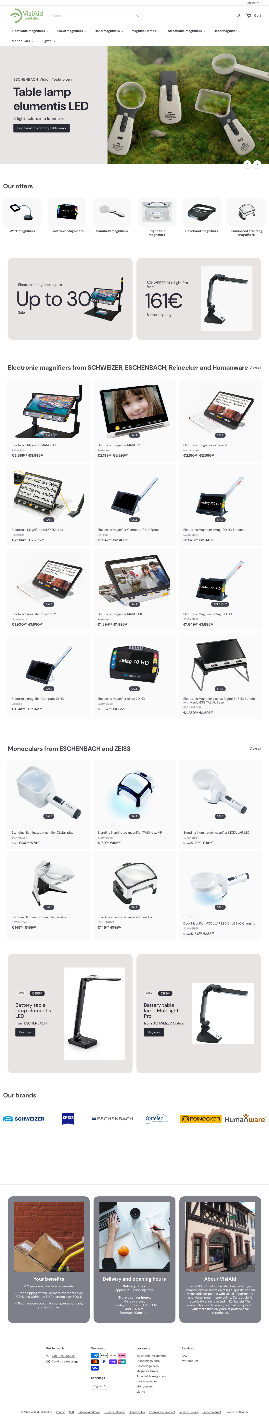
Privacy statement (114, 1412)
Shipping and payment (162, 1412)
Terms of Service (189, 1412)
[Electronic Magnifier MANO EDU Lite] (49, 505)
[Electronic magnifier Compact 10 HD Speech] (134, 505)
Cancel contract (211, 1412)
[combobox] (96, 15)
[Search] (138, 15)
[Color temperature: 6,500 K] (31, 826)
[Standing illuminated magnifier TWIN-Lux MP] (134, 804)
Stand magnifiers (70, 31)
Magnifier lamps (144, 31)
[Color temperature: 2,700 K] (15, 826)
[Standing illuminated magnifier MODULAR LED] (220, 804)
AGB (71, 1412)
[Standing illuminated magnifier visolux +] (134, 892)
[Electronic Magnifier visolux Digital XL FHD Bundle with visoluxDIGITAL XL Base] (220, 676)
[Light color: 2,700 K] (186, 917)
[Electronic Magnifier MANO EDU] (49, 420)
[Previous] (247, 164)
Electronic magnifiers (29, 31)
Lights (47, 41)
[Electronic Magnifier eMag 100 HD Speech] (220, 505)
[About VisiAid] (220, 1237)
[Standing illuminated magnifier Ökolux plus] (49, 804)
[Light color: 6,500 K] (202, 917)
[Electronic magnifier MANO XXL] (134, 589)
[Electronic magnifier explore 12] (220, 420)
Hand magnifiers (108, 31)
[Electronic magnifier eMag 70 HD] (134, 674)
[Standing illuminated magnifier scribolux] (49, 892)
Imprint (60, 1412)
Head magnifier (226, 31)
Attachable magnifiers (185, 31)
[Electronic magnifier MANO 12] (134, 420)
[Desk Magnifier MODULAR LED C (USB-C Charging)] (220, 895)
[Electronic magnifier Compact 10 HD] (49, 674)
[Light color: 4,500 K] (194, 917)
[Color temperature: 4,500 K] (23, 826)
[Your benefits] (49, 1237)
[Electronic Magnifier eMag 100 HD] (220, 589)
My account (190, 1361)
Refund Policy (137, 1412)
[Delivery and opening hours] (134, 1237)
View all (255, 367)
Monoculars (21, 41)
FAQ (184, 1356)
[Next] (257, 164)
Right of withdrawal (89, 1412)
